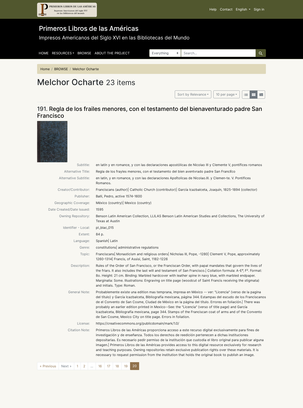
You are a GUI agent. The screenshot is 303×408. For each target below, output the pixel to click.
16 (100, 366)
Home (44, 53)
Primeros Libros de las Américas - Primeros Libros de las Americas (67, 10)
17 (108, 366)
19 (126, 366)
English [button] (242, 9)
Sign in (259, 9)
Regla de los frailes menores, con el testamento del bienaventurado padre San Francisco (149, 112)
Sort (191, 94)
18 (117, 366)
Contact (226, 9)
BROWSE (84, 53)
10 (225, 94)
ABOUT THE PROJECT (112, 53)
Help (213, 9)
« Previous (48, 366)
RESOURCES (62, 53)
